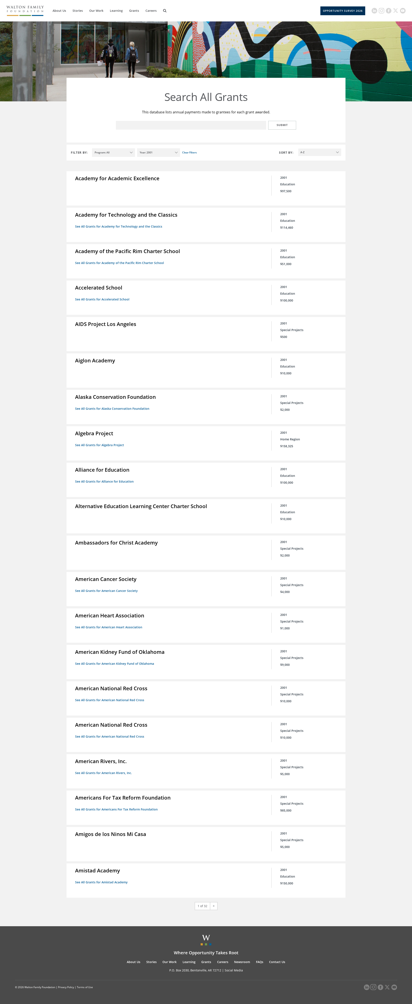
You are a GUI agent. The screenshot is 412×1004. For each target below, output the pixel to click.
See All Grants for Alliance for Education (104, 481)
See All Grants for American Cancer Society (106, 591)
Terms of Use (85, 987)
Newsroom (242, 962)
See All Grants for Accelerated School (102, 299)
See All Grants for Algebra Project (99, 445)
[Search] (165, 10)
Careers (151, 11)
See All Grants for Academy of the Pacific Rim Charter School (119, 263)
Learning (116, 11)
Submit (282, 125)
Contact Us (277, 962)
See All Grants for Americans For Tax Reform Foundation (116, 809)
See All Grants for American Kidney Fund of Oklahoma (114, 664)
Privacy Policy (66, 987)
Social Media (234, 970)
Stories (78, 11)
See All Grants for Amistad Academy (101, 882)
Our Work (96, 11)
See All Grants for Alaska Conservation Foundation (112, 409)
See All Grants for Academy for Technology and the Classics (118, 226)
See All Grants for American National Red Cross (109, 700)
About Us (59, 11)
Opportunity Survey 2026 (343, 11)
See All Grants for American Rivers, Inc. (103, 773)
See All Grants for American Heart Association (108, 627)
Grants (134, 11)
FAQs (259, 962)
